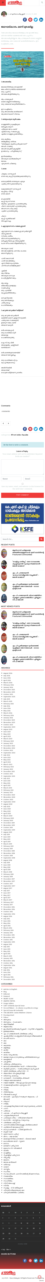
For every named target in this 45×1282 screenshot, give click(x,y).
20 (34, 1228)
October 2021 (8, 774)
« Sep (3, 1249)
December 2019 (9, 823)
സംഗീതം (6, 1171)
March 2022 (7, 764)
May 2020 (7, 811)
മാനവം (6, 1143)
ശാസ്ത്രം (6, 1169)
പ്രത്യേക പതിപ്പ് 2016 (11, 1122)
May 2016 (6, 923)
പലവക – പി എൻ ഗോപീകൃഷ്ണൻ (15, 1113)
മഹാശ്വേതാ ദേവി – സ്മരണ (14, 1141)
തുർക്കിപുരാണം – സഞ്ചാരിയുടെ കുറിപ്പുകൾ (21, 1069)
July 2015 (6, 946)
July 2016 (6, 918)
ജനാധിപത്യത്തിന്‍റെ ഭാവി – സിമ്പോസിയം (20, 1066)
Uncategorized (8, 1015)
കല (4, 1043)
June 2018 (6, 865)
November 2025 (9, 692)
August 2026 (7, 673)
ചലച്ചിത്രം (7, 1062)
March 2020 (7, 816)
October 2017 (8, 883)
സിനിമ (6, 1185)
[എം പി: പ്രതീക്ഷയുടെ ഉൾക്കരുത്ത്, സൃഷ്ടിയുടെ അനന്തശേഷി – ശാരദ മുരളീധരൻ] (4, 587)
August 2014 (7, 968)
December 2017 (9, 879)
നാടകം (6, 1087)
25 (21, 1233)
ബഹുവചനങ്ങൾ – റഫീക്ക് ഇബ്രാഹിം (17, 1129)
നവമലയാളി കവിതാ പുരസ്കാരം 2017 (17, 1085)
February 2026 (8, 685)
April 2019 (6, 841)
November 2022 (9, 748)
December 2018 (9, 851)
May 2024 (6, 711)
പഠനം (5, 1108)
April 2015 (6, 953)
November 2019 (9, 825)
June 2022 (7, 757)
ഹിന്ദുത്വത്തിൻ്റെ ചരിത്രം (13, 1192)
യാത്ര (6, 1150)
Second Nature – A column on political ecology (20, 1008)
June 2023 (7, 731)
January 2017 (8, 904)
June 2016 (6, 921)
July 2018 (6, 862)
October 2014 (8, 963)
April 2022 (7, 762)
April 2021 (6, 785)
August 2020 (7, 804)
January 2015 (8, 958)
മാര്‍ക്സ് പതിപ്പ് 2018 (11, 1146)
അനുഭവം (7, 1019)
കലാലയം (7, 1045)
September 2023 (9, 727)
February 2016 (8, 930)
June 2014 (6, 972)
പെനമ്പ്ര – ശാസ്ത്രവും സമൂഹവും (16, 1120)
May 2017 (6, 895)
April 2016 (7, 925)
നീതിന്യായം (8, 1092)
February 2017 (8, 902)
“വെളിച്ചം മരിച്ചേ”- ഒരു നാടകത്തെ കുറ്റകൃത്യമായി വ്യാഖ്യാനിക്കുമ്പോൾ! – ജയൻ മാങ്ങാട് (27, 564)
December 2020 (9, 795)
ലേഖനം (6, 1160)
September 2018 (9, 858)
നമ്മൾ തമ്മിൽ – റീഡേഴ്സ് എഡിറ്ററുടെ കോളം (19, 1083)
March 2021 (7, 788)
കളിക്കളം (6, 1048)
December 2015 (9, 935)
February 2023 (8, 741)
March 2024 (7, 713)
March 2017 (7, 900)
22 (3, 1233)
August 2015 (7, 944)
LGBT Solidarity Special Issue (14, 1005)
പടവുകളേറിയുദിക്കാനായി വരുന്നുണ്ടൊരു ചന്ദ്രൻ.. (22, 1106)
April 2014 (6, 975)
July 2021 (6, 778)
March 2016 (7, 928)
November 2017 (9, 881)
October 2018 (8, 855)
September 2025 (9, 696)
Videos (5, 1017)
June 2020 (7, 809)
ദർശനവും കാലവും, (11, 1076)
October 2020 (8, 799)
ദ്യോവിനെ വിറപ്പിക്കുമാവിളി (14, 1073)
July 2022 (6, 755)
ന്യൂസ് (6, 1101)
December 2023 (9, 720)
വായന (6, 1167)
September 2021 (9, 776)
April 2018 (6, 869)
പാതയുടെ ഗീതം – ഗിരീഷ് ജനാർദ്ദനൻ (17, 1118)
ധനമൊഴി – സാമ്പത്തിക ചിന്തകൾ (16, 1078)
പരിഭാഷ (6, 1111)
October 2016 (8, 911)
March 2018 (7, 872)
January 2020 (8, 820)
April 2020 (7, 813)
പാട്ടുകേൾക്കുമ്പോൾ (11, 1115)
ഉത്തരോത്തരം (8, 1031)
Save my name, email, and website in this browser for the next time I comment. (23, 487)
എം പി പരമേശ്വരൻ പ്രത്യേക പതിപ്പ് (17, 1034)
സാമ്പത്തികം (8, 1178)
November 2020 (9, 797)
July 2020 (6, 806)
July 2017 (6, 890)
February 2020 (8, 818)
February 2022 (8, 767)
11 (21, 1223)
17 (15, 1228)
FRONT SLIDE (16, 435)
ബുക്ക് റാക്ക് (7, 1132)
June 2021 (6, 781)
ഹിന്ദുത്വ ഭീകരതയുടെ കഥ (13, 1190)
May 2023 (6, 734)
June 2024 (6, 708)
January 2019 (8, 848)
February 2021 (8, 790)
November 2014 (9, 961)
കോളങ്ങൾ (7, 1059)
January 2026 (8, 687)
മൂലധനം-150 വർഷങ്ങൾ (12, 1148)
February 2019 (8, 846)
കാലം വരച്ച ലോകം (10, 1055)
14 (39, 1223)
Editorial (6, 994)
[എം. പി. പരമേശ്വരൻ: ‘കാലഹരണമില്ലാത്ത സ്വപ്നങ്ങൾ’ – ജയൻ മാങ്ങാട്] (4, 575)
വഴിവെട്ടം (6, 1164)
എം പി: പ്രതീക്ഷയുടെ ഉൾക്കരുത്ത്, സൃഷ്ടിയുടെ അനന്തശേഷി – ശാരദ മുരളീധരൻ (25, 586)
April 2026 (7, 680)
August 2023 (7, 729)
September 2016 (9, 914)
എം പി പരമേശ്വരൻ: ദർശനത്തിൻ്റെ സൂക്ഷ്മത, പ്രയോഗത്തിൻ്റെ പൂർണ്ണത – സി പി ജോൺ (27, 598)
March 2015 (7, 956)
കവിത (25, 435)
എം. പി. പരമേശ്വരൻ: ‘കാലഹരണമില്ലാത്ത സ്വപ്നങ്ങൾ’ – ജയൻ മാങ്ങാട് (25, 575)
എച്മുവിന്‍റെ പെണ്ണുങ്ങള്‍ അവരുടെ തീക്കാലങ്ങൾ (22, 1036)
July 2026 (6, 675)
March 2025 (7, 701)
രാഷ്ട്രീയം (7, 1153)
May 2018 (6, 867)
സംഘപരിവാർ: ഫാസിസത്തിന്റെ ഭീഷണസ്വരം (21, 1174)
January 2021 (8, 792)
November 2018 (9, 853)
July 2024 (6, 706)
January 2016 (8, 932)
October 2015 (8, 939)
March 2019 (7, 844)
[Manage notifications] (39, 1277)
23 (9, 1233)
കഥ (4, 1041)
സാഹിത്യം (7, 1181)
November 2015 (9, 937)
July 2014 (6, 970)
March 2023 (7, 738)
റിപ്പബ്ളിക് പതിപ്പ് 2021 (11, 1155)
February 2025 (8, 704)
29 (3, 1239)
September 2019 (9, 830)
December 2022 (9, 746)
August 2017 (7, 888)
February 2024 (8, 715)
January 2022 (8, 769)
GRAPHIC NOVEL (9, 1001)
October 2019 (8, 827)
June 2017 (6, 893)
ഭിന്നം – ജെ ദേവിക (10, 1136)
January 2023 (8, 743)
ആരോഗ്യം (7, 1026)
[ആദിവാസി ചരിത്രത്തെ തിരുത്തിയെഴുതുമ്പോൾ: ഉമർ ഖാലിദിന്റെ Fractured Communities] (4, 553)
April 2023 (7, 736)
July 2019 (6, 834)
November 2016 (9, 909)
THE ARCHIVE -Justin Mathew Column (17, 1012)
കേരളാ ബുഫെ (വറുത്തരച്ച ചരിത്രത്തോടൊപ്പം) (21, 1057)
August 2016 (7, 916)
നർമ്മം (6, 1104)
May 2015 (6, 951)
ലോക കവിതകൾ (9, 1162)
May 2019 (6, 839)
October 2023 (8, 725)
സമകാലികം (8, 1176)
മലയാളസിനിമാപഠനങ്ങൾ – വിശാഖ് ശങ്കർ (19, 1139)
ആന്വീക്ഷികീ (8, 1024)
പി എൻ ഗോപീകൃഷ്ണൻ (17, 14)
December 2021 (9, 771)
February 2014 (8, 977)
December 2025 (9, 689)
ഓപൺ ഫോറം (9, 1038)
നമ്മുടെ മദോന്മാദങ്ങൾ (12, 1080)
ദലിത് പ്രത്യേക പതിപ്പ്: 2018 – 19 (15, 1071)
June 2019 (6, 837)
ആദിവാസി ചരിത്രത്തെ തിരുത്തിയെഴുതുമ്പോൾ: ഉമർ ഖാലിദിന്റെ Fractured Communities (28, 552)
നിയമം (6, 1090)
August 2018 (7, 860)
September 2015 (9, 942)
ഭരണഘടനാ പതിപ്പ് (10, 1134)
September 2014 (9, 965)
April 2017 (6, 897)
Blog (5, 991)
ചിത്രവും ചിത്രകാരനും (12, 1064)
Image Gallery (8, 1003)
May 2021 (6, 783)
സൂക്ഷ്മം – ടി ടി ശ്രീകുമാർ (13, 1188)
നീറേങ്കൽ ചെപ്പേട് (10, 1094)
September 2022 (9, 753)
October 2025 (8, 694)
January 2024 (8, 718)
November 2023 (9, 722)
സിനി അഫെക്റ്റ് (9, 1183)
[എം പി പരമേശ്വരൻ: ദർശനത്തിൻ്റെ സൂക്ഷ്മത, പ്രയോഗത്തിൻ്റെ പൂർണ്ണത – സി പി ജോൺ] (4, 598)
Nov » (8, 1249)
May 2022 (6, 760)
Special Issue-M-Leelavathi (13, 1010)
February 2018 (8, 874)
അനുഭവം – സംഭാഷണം (12, 1022)
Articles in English (10, 989)
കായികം (6, 1052)
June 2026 (7, 678)
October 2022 (8, 750)
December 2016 (9, 907)
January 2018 (8, 876)
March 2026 (7, 682)
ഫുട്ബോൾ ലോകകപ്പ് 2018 (13, 1127)
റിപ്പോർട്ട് (6, 1157)
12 (27, 1223)
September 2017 (9, 886)
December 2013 (9, 979)
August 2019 (7, 832)
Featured (6, 996)
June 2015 (6, 949)
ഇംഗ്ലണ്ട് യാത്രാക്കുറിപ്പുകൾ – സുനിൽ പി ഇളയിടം (23, 1029)
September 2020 (9, 802)
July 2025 (6, 699)
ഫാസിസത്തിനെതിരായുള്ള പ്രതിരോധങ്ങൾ (20, 1125)
